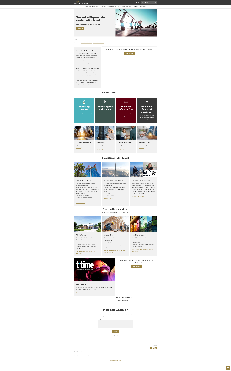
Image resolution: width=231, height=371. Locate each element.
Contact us (80, 28)
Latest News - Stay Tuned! (86, 42)
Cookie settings (129, 53)
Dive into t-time (79, 292)
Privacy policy (112, 360)
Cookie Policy (118, 360)
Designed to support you (98, 42)
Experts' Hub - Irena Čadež (138, 196)
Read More (78, 148)
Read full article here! (80, 203)
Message (99, 319)
